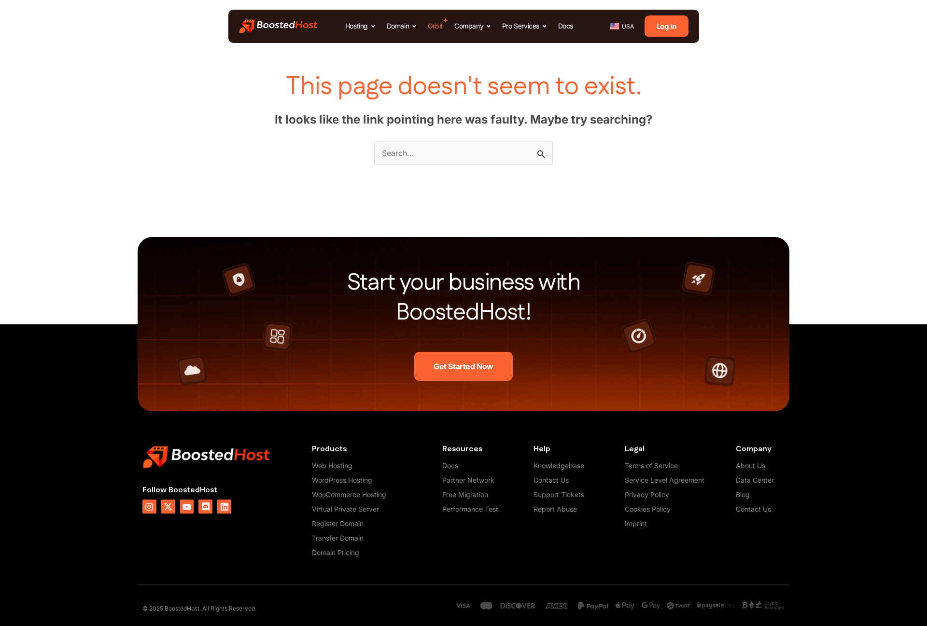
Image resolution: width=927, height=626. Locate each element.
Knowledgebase (559, 465)
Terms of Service (651, 465)
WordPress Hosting (342, 480)
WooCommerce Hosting (349, 494)
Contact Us (551, 480)
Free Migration (465, 494)
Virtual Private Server (345, 509)
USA (628, 26)
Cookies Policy (648, 509)
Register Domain (338, 523)
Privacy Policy (647, 494)
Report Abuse (555, 509)
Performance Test (470, 509)
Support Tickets (559, 494)
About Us (750, 465)
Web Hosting (332, 465)
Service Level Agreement (664, 480)
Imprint (636, 523)
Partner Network (468, 480)
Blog (743, 494)
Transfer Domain (338, 538)
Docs (450, 465)
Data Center (755, 480)
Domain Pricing (335, 552)
